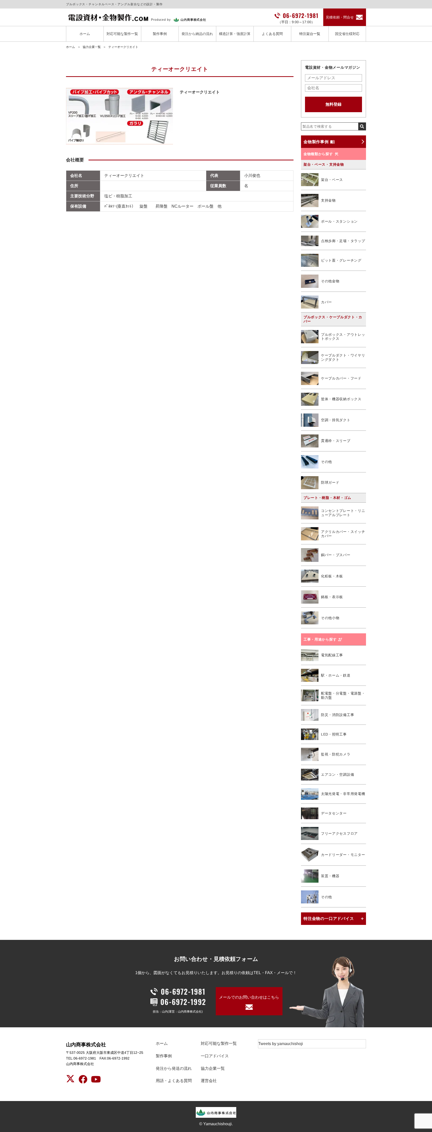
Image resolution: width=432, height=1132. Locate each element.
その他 (326, 462)
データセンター (334, 813)
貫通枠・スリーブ (335, 441)
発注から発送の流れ (174, 1068)
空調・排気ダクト (335, 420)
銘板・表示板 (332, 597)
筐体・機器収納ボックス (341, 399)
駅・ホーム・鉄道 (335, 675)
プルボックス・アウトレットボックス (343, 337)
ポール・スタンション (339, 221)
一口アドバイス (215, 1056)
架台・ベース (332, 180)
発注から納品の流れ (197, 34)
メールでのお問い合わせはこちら (249, 997)
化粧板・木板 (332, 576)
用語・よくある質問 (174, 1081)
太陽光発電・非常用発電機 (343, 794)
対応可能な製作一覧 (122, 34)
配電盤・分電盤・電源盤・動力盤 (343, 695)
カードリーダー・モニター (343, 855)
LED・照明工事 (334, 734)
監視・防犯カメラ (335, 754)
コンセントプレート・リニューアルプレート (343, 513)
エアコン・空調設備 (337, 774)
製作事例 (160, 34)
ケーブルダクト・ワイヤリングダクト (343, 357)
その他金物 (330, 281)
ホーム (85, 34)
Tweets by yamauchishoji (280, 1044)
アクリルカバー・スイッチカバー (343, 534)
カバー (326, 302)
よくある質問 (272, 34)
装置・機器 (330, 876)
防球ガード (330, 482)
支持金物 (328, 200)
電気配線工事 (332, 655)
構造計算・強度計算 (234, 34)
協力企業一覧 (92, 47)
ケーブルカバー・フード (341, 378)
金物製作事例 (316, 142)
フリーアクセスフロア (339, 833)
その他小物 (330, 618)
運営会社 (209, 1081)
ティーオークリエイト (123, 47)
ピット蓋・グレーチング (341, 260)
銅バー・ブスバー (335, 555)
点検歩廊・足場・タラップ (343, 241)
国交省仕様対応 (347, 34)
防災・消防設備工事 (337, 715)
